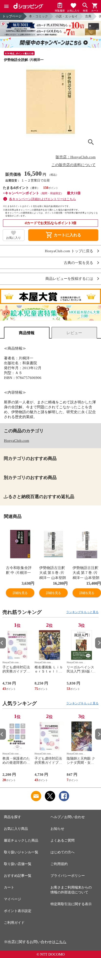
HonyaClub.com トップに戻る (69, 251)
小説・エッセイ (66, 16)
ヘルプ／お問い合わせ (67, 817)
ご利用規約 (59, 864)
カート (9, 887)
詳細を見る (20, 593)
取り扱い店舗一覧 (17, 864)
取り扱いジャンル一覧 (21, 852)
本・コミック (38, 16)
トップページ (12, 16)
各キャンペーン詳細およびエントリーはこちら (42, 199)
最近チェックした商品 (21, 840)
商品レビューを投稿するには (69, 279)
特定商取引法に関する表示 (71, 904)
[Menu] (6, 6)
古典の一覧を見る (78, 263)
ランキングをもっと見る (82, 612)
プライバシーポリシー (67, 876)
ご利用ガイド (14, 922)
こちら (60, 942)
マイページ (12, 899)
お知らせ (57, 829)
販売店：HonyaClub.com (76, 157)
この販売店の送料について (73, 165)
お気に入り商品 (16, 829)
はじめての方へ (62, 852)
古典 (88, 16)
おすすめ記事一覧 (17, 876)
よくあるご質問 (62, 840)
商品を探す (12, 817)
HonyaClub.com (16, 441)
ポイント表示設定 (17, 911)
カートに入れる (63, 235)
